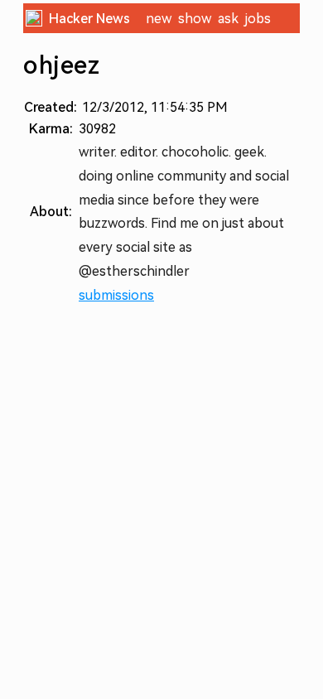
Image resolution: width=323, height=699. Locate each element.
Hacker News (89, 19)
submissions (116, 295)
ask (228, 19)
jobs (258, 19)
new (158, 19)
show (194, 19)
